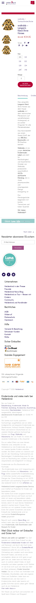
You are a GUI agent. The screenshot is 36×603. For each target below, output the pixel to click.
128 (20, 66)
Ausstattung (31, 408)
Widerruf (8, 315)
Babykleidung (6, 406)
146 (25, 70)
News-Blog (22, 520)
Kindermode (16, 406)
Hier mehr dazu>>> (9, 588)
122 (25, 61)
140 (20, 70)
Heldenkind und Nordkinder (15, 303)
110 (25, 57)
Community (9, 300)
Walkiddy (19, 434)
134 (25, 66)
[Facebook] (8, 274)
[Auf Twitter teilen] (28, 43)
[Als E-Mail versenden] (26, 46)
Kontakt (7, 334)
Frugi (13, 434)
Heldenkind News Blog (13, 292)
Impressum (8, 320)
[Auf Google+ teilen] (23, 46)
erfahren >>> (27, 483)
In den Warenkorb (25, 84)
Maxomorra (6, 437)
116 (20, 61)
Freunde (7, 289)
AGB (6, 312)
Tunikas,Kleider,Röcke (25, 21)
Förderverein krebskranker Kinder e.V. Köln (17, 543)
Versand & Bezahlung (13, 329)
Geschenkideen (15, 410)
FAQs (6, 337)
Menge (20, 75)
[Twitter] (4, 274)
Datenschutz (9, 317)
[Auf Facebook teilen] (25, 43)
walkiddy (21, 19)
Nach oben (28, 232)
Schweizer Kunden (12, 332)
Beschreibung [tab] (23, 96)
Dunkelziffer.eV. (27, 547)
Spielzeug (12, 408)
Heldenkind (19, 389)
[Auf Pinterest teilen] (19, 46)
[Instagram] (13, 274)
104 (20, 57)
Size (19, 54)
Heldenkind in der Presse (14, 286)
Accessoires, (21, 408)
